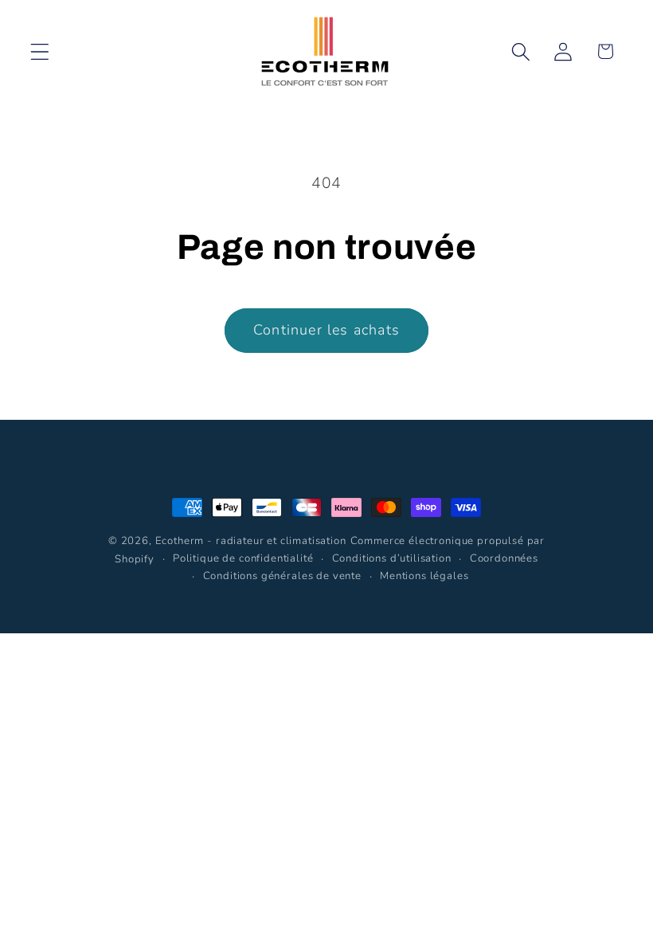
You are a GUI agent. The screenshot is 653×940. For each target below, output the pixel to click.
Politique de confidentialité (243, 558)
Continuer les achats (326, 329)
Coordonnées (504, 558)
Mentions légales (424, 576)
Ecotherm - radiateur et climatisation (250, 541)
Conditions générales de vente (282, 576)
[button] (40, 51)
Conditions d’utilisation (392, 558)
